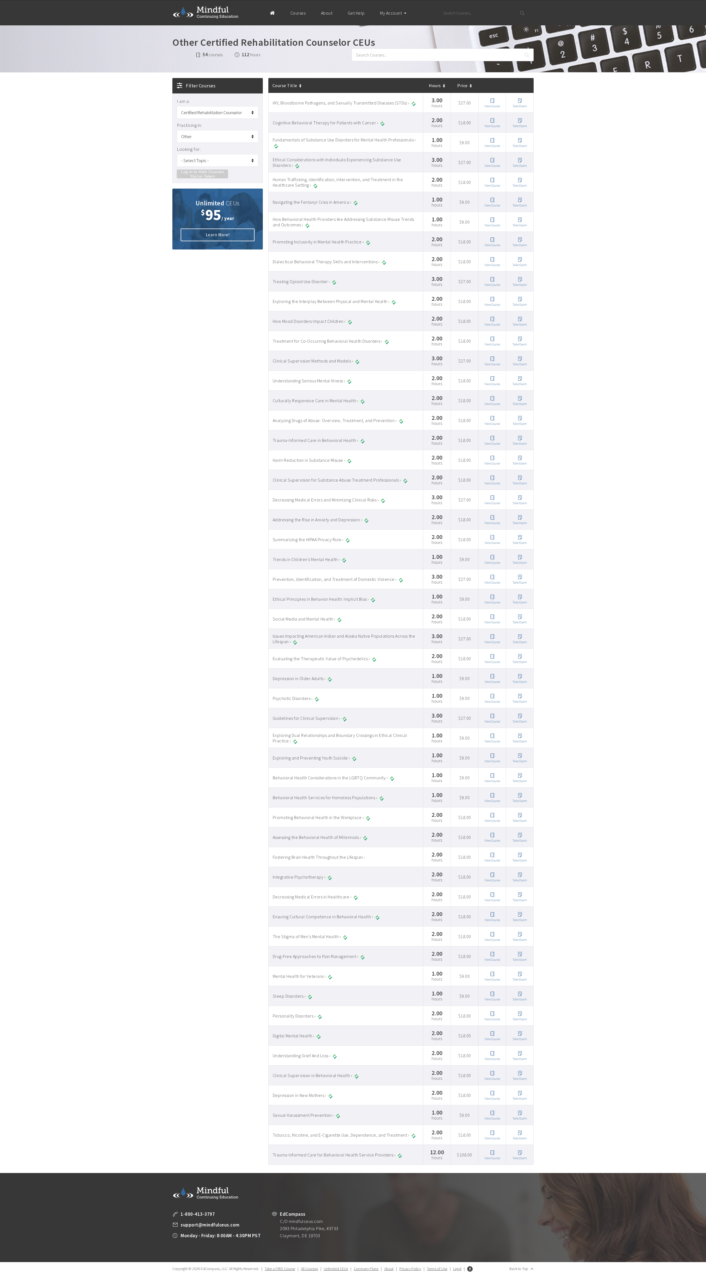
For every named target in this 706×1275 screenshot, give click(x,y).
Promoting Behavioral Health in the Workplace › (318, 817)
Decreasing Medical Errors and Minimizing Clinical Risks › (326, 500)
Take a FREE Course (280, 1268)
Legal (457, 1268)
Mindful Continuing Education (205, 12)
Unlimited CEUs (336, 1268)
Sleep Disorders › (289, 996)
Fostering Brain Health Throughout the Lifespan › (319, 857)
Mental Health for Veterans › (299, 976)
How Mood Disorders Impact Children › (309, 321)
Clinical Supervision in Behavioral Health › (312, 1075)
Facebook (470, 1269)
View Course (492, 106)
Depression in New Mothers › (300, 1095)
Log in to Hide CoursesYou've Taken (202, 174)
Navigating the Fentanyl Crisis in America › (312, 202)
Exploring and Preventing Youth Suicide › (311, 758)
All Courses (309, 1268)
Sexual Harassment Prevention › (303, 1115)
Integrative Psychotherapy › (299, 877)
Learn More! (218, 234)
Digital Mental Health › (294, 1035)
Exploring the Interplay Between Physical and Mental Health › (331, 301)
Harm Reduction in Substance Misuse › (309, 460)
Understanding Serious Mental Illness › (309, 380)
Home (272, 12)
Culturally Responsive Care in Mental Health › (316, 400)
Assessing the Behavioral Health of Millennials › (317, 837)
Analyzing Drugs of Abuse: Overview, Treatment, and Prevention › (335, 420)
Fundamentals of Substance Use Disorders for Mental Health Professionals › (344, 140)
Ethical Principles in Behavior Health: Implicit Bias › (321, 599)
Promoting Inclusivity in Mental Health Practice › (318, 242)
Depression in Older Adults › (299, 678)
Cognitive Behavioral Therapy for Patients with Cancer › (325, 122)
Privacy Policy (410, 1268)
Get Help (356, 13)
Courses (298, 13)
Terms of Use (437, 1268)
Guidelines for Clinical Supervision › (307, 718)
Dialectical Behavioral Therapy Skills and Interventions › (326, 261)
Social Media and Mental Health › (304, 619)
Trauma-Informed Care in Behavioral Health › (316, 440)
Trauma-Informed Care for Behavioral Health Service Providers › (334, 1155)
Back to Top (518, 1268)
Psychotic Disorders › (293, 698)
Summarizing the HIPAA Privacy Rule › (308, 539)
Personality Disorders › (294, 1016)
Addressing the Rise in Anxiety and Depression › (317, 519)
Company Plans (366, 1268)
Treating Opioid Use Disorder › (301, 281)
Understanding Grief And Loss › (302, 1055)
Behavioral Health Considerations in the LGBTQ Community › (330, 777)
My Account (391, 13)
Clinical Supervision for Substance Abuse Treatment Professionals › (337, 480)
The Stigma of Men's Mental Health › (307, 936)
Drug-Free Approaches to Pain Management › (316, 956)
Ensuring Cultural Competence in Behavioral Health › (323, 916)
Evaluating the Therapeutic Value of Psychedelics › (321, 658)
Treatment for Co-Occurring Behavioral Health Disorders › (328, 341)
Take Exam (519, 106)
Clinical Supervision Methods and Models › (313, 361)
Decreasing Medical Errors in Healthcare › (312, 897)
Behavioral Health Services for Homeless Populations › (325, 797)
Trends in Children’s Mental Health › (306, 559)
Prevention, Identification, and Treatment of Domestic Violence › (335, 579)
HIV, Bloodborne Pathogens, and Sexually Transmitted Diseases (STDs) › (341, 103)
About (327, 13)
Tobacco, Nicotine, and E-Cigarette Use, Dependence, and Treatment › (341, 1135)
